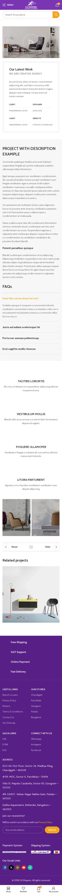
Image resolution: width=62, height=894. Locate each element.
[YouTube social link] (23, 867)
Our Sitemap (8, 722)
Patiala (34, 711)
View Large (57, 569)
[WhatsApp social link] (30, 867)
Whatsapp (36, 738)
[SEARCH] (56, 14)
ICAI (4, 738)
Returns (6, 706)
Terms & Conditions (12, 711)
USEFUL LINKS (10, 689)
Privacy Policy (9, 700)
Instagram (36, 744)
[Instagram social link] (17, 867)
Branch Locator (10, 694)
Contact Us (8, 717)
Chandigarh (36, 694)
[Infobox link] (31, 379)
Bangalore (36, 717)
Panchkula (36, 700)
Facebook (36, 750)
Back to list (31, 547)
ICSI (4, 750)
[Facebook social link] (4, 867)
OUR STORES (38, 689)
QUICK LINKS (9, 733)
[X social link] (11, 867)
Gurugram (36, 706)
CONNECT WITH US (41, 733)
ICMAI (5, 744)
